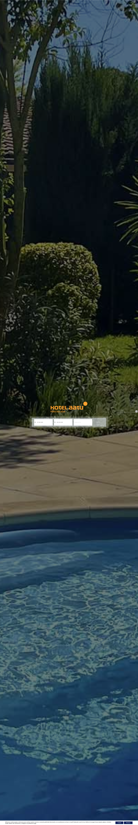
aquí (35, 823)
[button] (136, 411)
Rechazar (128, 822)
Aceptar (119, 822)
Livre (99, 422)
